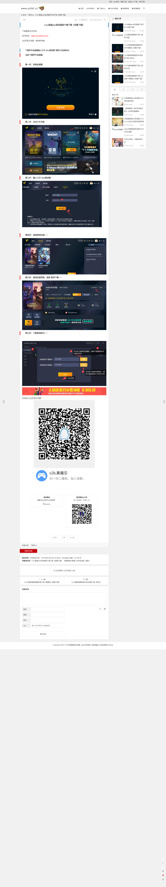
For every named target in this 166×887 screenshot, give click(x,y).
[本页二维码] (163, 879)
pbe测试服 (114, 8)
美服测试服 (28, 551)
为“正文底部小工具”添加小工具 (64, 570)
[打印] (75, 19)
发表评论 (84, 20)
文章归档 (141, 2)
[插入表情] (100, 609)
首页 (110, 2)
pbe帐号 (91, 8)
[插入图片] (104, 609)
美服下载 (123, 2)
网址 (25, 620)
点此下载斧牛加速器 (34, 55)
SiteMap (110, 645)
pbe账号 (116, 2)
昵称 (25, 609)
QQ (24, 625)
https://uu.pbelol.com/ (39, 36)
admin (66, 558)
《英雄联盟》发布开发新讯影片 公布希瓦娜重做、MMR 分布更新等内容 (133, 111)
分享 (72, 537)
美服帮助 (125, 8)
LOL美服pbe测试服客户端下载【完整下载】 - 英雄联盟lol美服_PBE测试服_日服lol (61, 561)
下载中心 (102, 8)
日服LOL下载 (132, 2)
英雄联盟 (136, 8)
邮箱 (25, 615)
